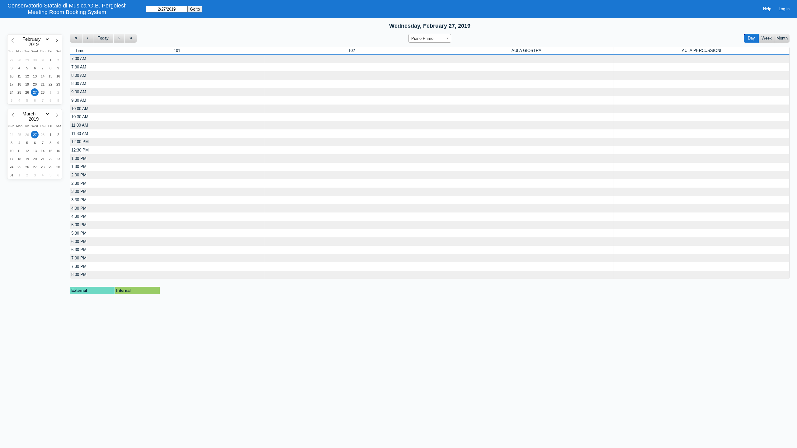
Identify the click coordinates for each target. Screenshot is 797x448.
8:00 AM (78, 75)
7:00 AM (78, 58)
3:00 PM (79, 191)
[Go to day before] (88, 38)
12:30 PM (80, 150)
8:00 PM (79, 274)
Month (782, 38)
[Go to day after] (119, 38)
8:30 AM (78, 83)
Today (103, 38)
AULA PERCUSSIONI (701, 50)
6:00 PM (79, 241)
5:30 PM (79, 233)
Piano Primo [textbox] (422, 38)
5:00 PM (79, 224)
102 (351, 50)
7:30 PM (79, 266)
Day (751, 38)
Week (767, 38)
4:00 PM (79, 208)
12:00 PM (80, 141)
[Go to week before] (76, 38)
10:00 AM (79, 108)
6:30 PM (79, 249)
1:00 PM (79, 158)
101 (177, 50)
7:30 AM (78, 67)
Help (767, 9)
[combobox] (429, 38)
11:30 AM (79, 133)
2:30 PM (79, 183)
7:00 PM (79, 258)
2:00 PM (79, 175)
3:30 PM (79, 200)
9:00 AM (78, 92)
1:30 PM (79, 166)
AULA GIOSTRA (526, 50)
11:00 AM (79, 125)
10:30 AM (79, 116)
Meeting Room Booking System (67, 12)
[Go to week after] (131, 38)
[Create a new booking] (177, 59)
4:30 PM (79, 216)
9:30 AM (78, 100)
